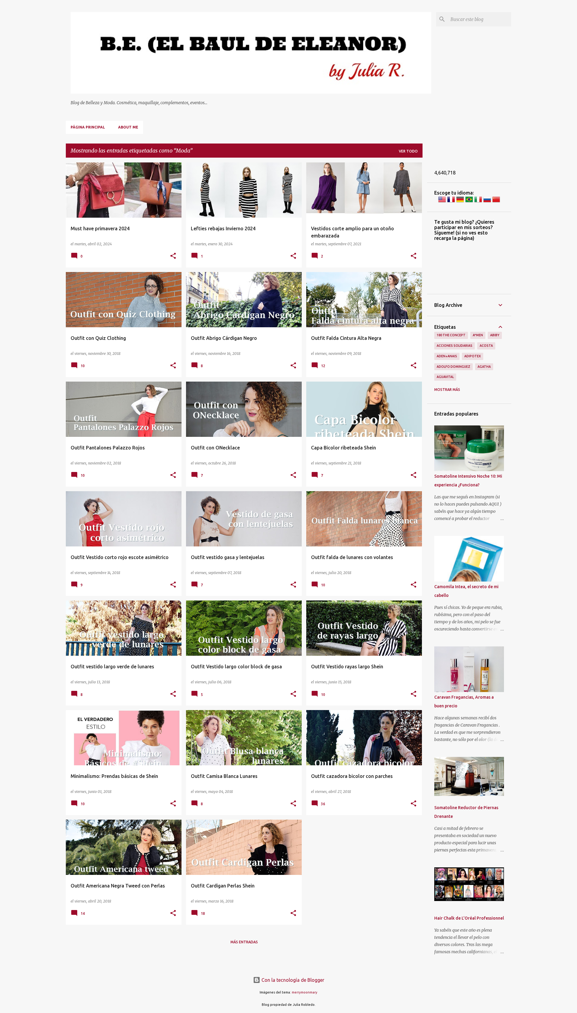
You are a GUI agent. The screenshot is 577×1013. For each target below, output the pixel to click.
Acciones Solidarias (454, 345)
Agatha (484, 366)
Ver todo (408, 151)
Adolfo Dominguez (453, 366)
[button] (173, 256)
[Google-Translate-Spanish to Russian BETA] (487, 201)
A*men (478, 335)
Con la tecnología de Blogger (292, 980)
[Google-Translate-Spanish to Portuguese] (469, 201)
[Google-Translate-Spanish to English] (442, 201)
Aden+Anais (447, 356)
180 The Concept (451, 335)
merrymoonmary (304, 992)
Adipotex (472, 356)
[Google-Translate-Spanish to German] (460, 201)
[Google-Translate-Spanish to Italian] (478, 201)
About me (128, 127)
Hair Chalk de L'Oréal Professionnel (469, 918)
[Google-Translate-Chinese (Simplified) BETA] (496, 201)
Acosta (486, 345)
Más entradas (244, 942)
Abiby (494, 335)
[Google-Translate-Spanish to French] (451, 201)
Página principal (88, 127)
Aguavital (445, 377)
